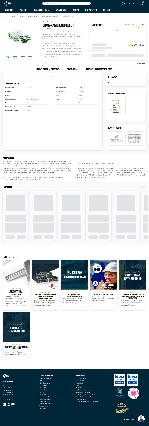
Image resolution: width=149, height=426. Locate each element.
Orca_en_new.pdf (116, 82)
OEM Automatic (44, 381)
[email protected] (8, 395)
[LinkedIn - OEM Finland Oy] (4, 404)
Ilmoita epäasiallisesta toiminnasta (87, 401)
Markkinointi (43, 394)
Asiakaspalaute (81, 399)
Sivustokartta (43, 408)
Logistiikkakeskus (45, 399)
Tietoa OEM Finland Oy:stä (47, 378)
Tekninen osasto (44, 397)
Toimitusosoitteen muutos (84, 392)
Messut (41, 392)
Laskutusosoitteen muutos (84, 390)
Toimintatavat (43, 385)
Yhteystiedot (80, 381)
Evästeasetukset (44, 404)
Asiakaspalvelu (81, 378)
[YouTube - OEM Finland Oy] (13, 404)
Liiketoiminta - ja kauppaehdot (85, 394)
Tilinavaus (79, 388)
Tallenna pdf (142, 63)
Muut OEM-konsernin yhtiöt (84, 397)
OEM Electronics (44, 383)
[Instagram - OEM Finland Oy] (8, 404)
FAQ (77, 385)
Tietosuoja (42, 401)
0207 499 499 (10, 390)
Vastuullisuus (43, 406)
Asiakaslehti (43, 390)
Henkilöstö (79, 383)
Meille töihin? (43, 388)
